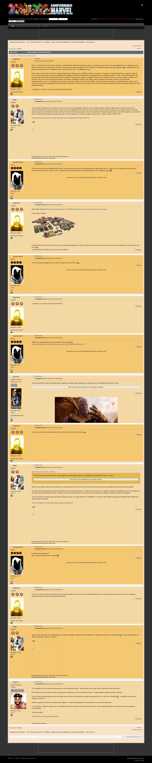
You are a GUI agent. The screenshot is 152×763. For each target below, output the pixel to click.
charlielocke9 (18, 162)
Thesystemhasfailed (78, 42)
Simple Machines (30, 758)
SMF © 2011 (20, 758)
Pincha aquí (139, 19)
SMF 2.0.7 (11, 758)
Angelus (15, 682)
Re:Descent (38, 99)
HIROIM (16, 377)
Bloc (143, 758)
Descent (37, 58)
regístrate (44, 19)
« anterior (134, 46)
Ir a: (123, 737)
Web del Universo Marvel (17, 42)
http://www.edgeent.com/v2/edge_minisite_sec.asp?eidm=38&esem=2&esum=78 (58, 344)
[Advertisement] (76, 34)
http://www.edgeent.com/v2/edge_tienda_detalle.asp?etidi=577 (52, 503)
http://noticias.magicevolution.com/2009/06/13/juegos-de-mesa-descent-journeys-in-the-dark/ (76, 209)
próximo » (140, 46)
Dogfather (16, 59)
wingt (15, 100)
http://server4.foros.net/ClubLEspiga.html (45, 716)
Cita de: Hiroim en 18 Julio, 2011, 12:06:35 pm (43, 471)
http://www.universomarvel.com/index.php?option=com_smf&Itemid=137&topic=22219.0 (60, 118)
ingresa (35, 19)
